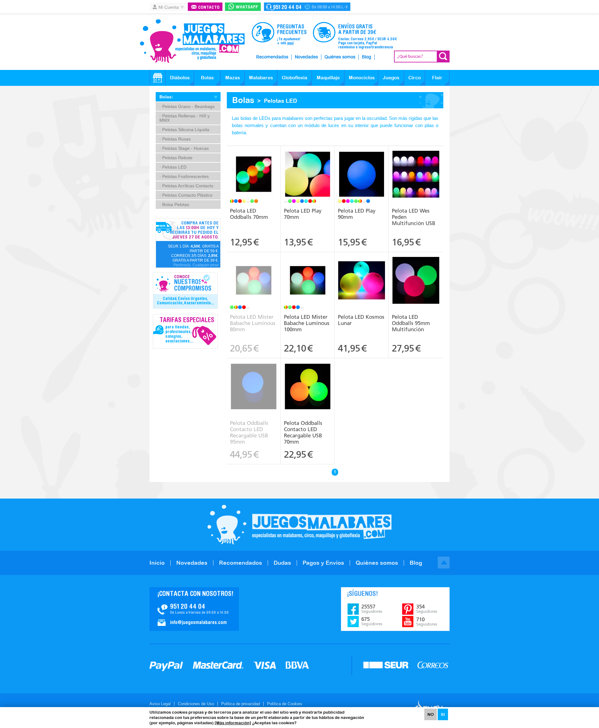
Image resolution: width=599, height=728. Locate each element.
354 (426, 608)
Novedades (306, 57)
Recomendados (272, 57)
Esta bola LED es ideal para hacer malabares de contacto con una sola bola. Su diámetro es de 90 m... (361, 165)
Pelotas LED (280, 100)
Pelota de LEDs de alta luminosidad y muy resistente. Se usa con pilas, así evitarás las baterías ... (254, 168)
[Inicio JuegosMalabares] (157, 78)
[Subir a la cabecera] (444, 562)
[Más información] (233, 723)
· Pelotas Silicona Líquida (184, 129)
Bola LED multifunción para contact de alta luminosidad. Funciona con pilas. (416, 269)
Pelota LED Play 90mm (357, 214)
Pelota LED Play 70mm (303, 214)
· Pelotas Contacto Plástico (185, 195)
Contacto (209, 7)
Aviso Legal (160, 703)
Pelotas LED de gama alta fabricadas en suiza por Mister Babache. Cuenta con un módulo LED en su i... (254, 274)
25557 (371, 608)
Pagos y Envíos (323, 562)
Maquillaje (328, 77)
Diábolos (180, 77)
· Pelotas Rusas (175, 138)
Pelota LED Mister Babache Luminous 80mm (252, 323)
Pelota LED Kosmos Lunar (361, 320)
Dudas (282, 562)
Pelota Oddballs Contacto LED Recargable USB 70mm (303, 432)
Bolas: (166, 96)
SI (443, 714)
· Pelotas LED (173, 167)
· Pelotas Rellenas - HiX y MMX (184, 118)
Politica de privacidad (240, 703)
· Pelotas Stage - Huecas (184, 148)
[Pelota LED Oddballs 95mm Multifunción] (416, 281)
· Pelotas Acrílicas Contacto (186, 185)
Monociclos (362, 77)
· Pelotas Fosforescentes (184, 176)
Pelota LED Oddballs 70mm (249, 214)
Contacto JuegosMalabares (194, 609)
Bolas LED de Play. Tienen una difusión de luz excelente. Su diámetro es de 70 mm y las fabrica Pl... (308, 165)
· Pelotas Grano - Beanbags (187, 106)
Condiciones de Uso (196, 703)
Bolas (207, 77)
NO (430, 714)
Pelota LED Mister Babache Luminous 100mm (306, 323)
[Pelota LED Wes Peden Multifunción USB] (416, 175)
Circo (414, 77)
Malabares (261, 77)
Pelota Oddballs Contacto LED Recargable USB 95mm (249, 432)
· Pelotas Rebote (175, 157)
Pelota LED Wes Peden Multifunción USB (413, 217)
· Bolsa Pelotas (174, 204)
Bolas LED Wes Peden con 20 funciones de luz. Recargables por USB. (416, 163)
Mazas (232, 77)
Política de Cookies (284, 703)
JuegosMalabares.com (192, 41)
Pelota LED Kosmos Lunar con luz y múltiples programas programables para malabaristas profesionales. (361, 274)
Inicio (157, 562)
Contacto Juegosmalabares (307, 6)
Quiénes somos (339, 57)
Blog (366, 57)
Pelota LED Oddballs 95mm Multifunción (411, 323)
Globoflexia (294, 77)
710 (426, 621)
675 (371, 621)
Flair (437, 77)
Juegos (391, 77)
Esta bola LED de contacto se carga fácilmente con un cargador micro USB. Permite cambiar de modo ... (254, 380)
